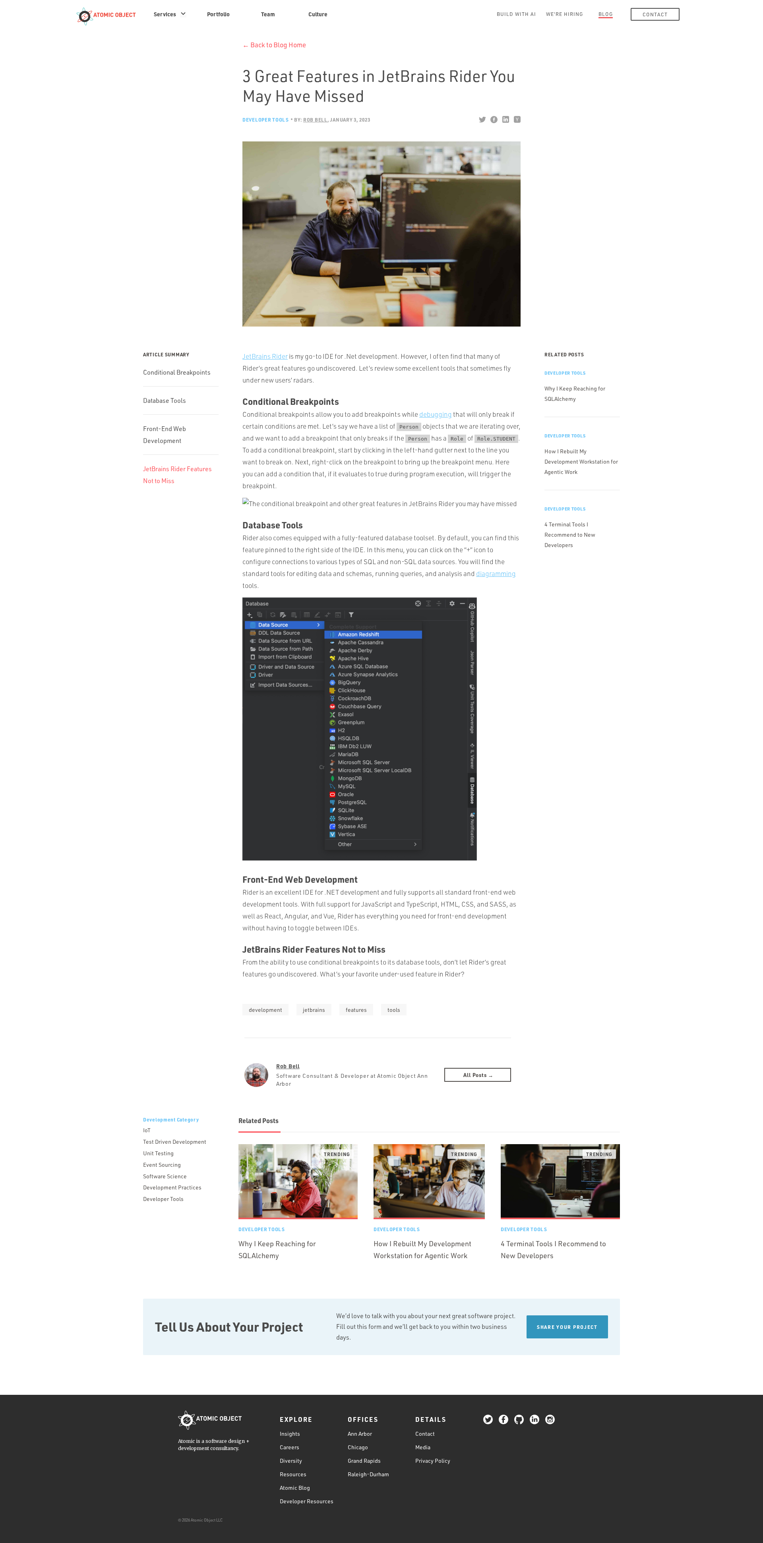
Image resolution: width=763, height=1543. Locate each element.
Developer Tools (265, 119)
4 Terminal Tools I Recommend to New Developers (569, 534)
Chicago (358, 1447)
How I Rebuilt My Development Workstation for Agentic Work (581, 461)
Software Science (165, 1176)
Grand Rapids (364, 1460)
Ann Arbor (360, 1433)
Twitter (482, 119)
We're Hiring (564, 14)
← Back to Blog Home (274, 45)
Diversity (291, 1460)
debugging (435, 414)
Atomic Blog (295, 1487)
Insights (290, 1433)
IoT (147, 1130)
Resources (293, 1474)
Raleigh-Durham (368, 1474)
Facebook (494, 119)
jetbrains (314, 1009)
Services (165, 13)
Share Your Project (567, 1327)
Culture (317, 13)
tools (393, 1009)
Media (422, 1447)
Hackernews (517, 119)
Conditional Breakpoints (177, 372)
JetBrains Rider (265, 356)
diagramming (496, 573)
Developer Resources (306, 1501)
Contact (655, 14)
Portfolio (218, 13)
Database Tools (164, 400)
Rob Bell (288, 1065)
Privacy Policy (432, 1460)
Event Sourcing (162, 1164)
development (265, 1009)
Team (268, 13)
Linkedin (505, 119)
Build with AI (516, 14)
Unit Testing (158, 1153)
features (356, 1009)
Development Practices (172, 1187)
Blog (605, 14)
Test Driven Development (174, 1141)
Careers (289, 1447)
